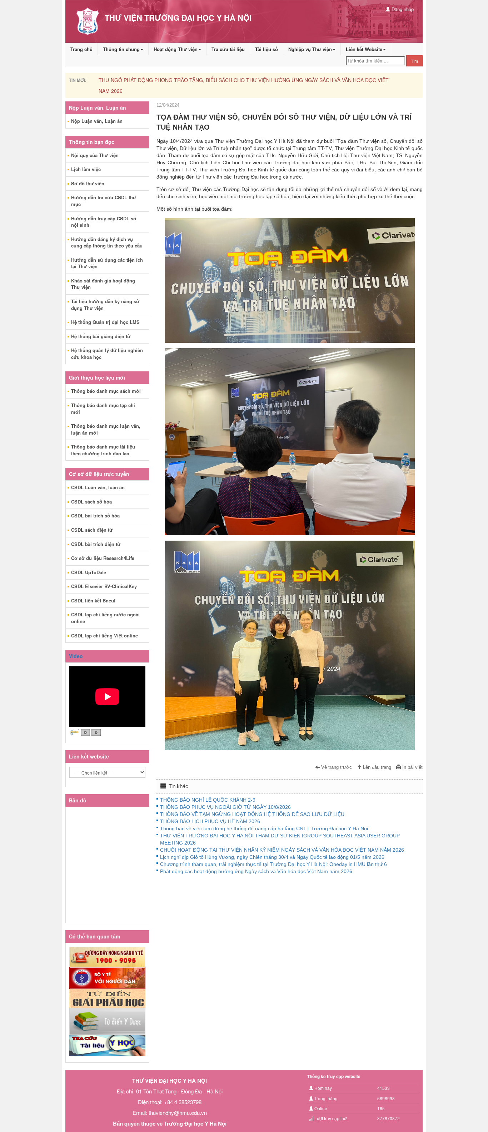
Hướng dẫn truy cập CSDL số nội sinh (103, 222)
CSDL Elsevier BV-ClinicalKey (104, 586)
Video (76, 656)
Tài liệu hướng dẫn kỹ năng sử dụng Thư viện (105, 304)
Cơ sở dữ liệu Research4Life (102, 558)
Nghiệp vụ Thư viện (310, 49)
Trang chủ (81, 49)
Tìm (414, 61)
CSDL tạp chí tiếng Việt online (104, 635)
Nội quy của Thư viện (95, 155)
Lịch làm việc (86, 169)
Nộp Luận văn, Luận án (97, 120)
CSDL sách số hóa (91, 501)
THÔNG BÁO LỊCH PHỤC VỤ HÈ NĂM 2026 (210, 821)
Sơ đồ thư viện (87, 183)
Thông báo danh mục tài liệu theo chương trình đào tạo (103, 450)
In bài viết (412, 767)
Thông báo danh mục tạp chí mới (103, 408)
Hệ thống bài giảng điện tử (100, 336)
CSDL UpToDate (88, 572)
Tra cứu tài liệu (228, 49)
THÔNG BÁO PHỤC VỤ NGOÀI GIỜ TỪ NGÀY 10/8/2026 (225, 807)
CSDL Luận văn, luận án (98, 487)
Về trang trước (336, 767)
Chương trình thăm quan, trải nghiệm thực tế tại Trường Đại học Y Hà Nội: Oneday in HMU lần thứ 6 (273, 864)
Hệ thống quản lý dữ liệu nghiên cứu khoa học (107, 353)
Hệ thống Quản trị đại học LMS (105, 322)
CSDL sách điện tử (92, 529)
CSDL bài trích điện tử (95, 544)
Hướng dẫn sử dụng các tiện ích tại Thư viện (107, 263)
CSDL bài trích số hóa (95, 515)
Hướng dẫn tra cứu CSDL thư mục (103, 200)
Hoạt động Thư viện (176, 49)
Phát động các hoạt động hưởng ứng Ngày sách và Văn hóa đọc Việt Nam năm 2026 (256, 871)
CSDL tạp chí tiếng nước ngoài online (105, 618)
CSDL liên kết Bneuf (93, 600)
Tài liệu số (266, 49)
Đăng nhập (402, 9)
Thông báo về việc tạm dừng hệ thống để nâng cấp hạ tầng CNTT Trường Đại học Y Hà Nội (264, 828)
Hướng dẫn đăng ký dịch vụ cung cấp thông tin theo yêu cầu (107, 242)
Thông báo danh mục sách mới (106, 390)
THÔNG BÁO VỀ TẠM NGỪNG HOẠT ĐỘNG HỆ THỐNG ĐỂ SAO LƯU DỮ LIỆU (252, 814)
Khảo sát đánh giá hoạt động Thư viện (103, 284)
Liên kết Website (364, 49)
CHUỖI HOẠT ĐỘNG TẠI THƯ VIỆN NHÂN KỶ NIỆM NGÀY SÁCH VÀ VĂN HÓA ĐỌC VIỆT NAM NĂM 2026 (282, 850)
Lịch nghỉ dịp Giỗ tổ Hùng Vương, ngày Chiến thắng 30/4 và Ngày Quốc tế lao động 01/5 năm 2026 (272, 857)
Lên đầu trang (376, 767)
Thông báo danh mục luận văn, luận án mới (105, 429)
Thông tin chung (121, 49)
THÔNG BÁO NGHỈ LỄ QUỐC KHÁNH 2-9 (207, 800)
